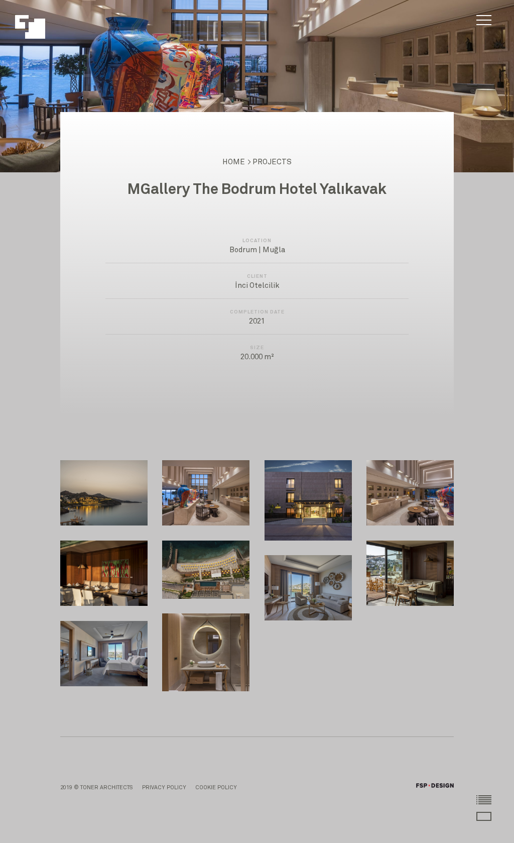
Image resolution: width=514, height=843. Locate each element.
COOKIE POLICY (216, 787)
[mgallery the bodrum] (104, 492)
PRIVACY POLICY (164, 787)
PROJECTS (272, 162)
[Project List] (483, 799)
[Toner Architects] (35, 22)
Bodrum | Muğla (257, 250)
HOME (233, 162)
